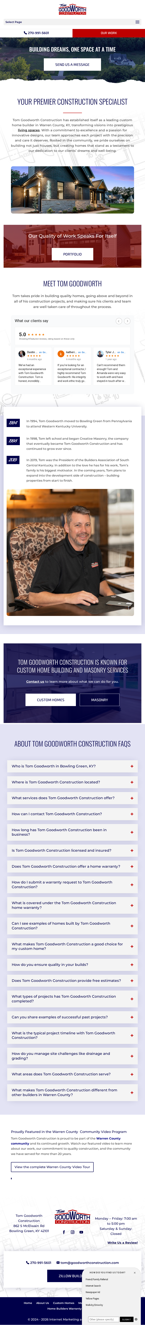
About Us (42, 1303)
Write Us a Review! (122, 1242)
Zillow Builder (72, 1276)
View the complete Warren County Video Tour (52, 1167)
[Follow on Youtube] (81, 1232)
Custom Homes (50, 700)
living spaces (29, 130)
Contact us (35, 681)
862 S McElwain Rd (29, 1226)
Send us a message (72, 64)
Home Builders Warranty (64, 1308)
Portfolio (72, 254)
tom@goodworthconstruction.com (90, 1263)
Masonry (99, 700)
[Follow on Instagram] (72, 1232)
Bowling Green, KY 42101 (29, 1231)
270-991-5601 (38, 33)
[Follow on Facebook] (63, 1232)
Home (28, 1303)
